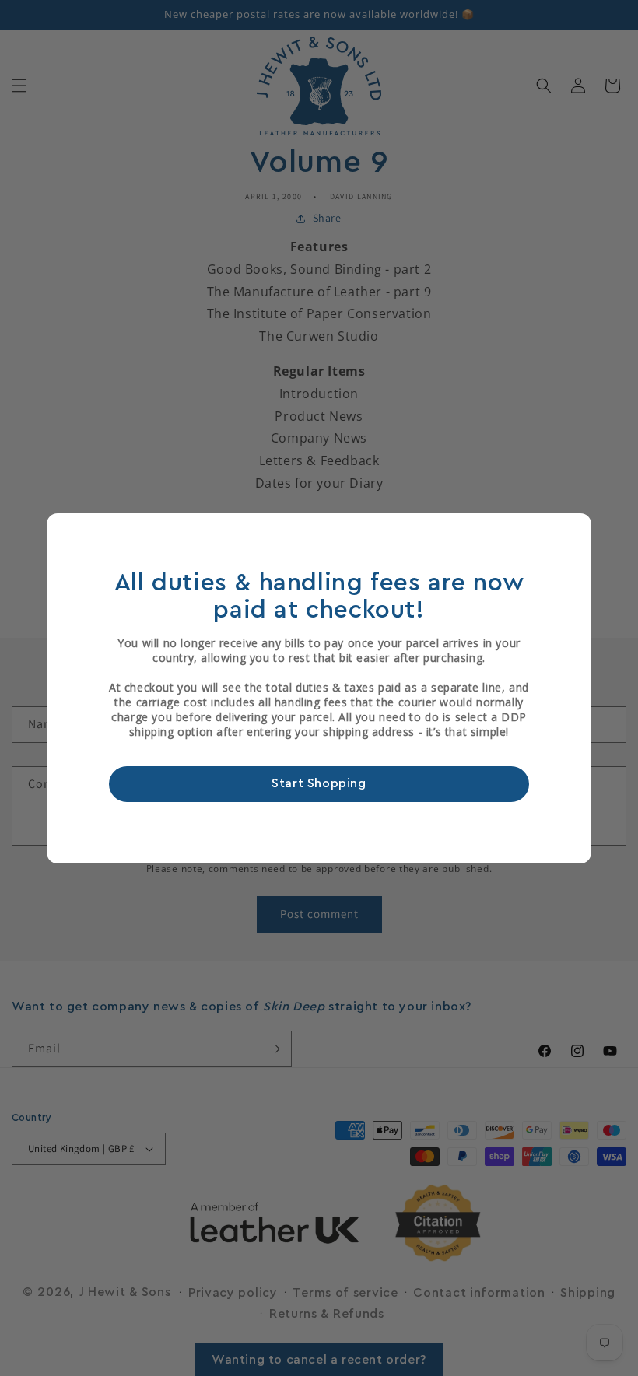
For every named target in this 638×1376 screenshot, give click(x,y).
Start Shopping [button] (319, 783)
